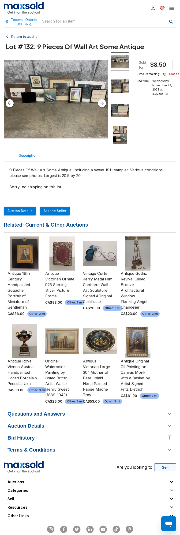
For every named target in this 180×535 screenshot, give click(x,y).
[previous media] (10, 103)
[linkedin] (90, 529)
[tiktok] (116, 529)
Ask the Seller (55, 211)
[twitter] (76, 529)
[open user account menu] (153, 8)
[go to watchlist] (162, 8)
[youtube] (103, 529)
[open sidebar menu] (171, 8)
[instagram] (50, 529)
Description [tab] (28, 155)
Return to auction (25, 37)
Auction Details (20, 211)
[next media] (102, 103)
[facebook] (63, 529)
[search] (171, 22)
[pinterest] (129, 529)
